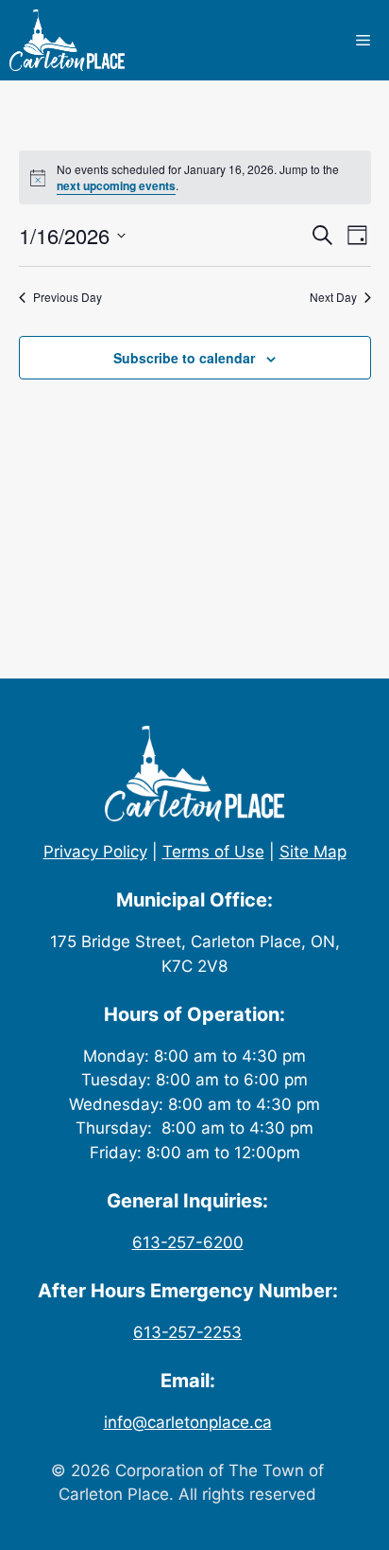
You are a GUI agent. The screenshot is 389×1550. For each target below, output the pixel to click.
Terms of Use (213, 851)
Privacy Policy (95, 851)
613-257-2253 (187, 1332)
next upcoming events (116, 185)
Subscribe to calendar (184, 357)
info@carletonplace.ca (188, 1422)
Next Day (333, 297)
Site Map (313, 851)
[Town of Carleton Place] (67, 40)
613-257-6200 (188, 1242)
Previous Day (67, 297)
